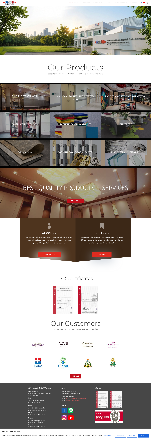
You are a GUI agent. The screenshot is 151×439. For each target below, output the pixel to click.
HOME (71, 3)
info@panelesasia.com (73, 401)
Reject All (132, 435)
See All (102, 255)
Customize (120, 435)
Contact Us (75, 201)
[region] (75, 434)
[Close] (149, 430)
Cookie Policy (107, 435)
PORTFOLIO (96, 3)
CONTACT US (134, 3)
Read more (49, 255)
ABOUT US (77, 3)
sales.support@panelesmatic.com (76, 398)
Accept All (143, 435)
